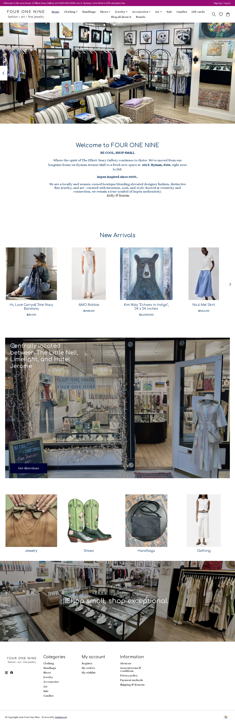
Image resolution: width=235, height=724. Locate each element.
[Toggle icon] (213, 14)
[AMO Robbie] (89, 273)
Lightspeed (61, 717)
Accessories (51, 681)
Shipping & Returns (132, 684)
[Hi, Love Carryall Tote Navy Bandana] (31, 273)
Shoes (89, 551)
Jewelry (31, 551)
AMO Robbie (88, 305)
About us (125, 663)
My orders (88, 667)
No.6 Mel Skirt (203, 305)
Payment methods (131, 680)
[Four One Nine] (25, 14)
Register (87, 663)
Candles (181, 11)
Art (45, 686)
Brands (140, 17)
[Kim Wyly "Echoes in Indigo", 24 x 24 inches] (146, 273)
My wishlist (88, 672)
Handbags (89, 11)
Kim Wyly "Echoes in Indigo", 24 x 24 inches (146, 306)
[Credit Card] (225, 717)
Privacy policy (129, 675)
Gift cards (198, 11)
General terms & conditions (130, 669)
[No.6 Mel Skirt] (204, 273)
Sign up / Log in (222, 3)
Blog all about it (121, 17)
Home (55, 11)
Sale (169, 11)
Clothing (204, 551)
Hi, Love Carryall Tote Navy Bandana (31, 306)
